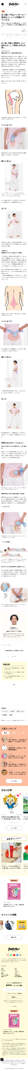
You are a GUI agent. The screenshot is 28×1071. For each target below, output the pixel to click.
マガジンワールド (17, 1063)
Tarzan (12, 1061)
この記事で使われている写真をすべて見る (14, 650)
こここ (9, 1063)
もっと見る (14, 781)
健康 (3, 11)
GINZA (23, 1060)
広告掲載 (23, 1063)
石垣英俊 (4, 714)
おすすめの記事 (4, 975)
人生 (16, 973)
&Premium (8, 1061)
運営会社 (17, 1039)
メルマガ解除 (14, 1006)
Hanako (3, 1061)
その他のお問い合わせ (8, 1040)
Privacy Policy (14, 1064)
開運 (2, 973)
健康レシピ (3, 976)
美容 (16, 969)
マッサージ (5, 711)
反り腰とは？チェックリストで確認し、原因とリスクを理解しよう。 (14, 673)
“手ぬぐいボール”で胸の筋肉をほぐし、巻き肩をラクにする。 (14, 669)
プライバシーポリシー (18, 1000)
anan (4, 1060)
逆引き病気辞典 (18, 976)
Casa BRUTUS (18, 1060)
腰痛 (10, 714)
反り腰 (12, 711)
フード (2, 972)
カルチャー (17, 972)
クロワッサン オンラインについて (8, 1039)
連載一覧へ (14, 937)
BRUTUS (7, 1060)
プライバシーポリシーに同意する (14, 993)
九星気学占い (18, 975)
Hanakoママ (20, 1061)
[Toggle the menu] (2, 4)
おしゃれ (3, 970)
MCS (12, 1063)
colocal (15, 1061)
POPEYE (12, 1060)
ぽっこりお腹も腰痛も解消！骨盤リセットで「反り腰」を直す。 (14, 677)
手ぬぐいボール (20, 711)
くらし (16, 970)
